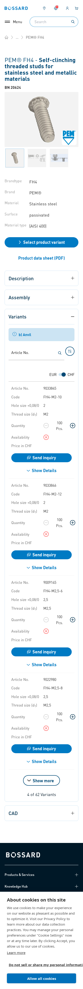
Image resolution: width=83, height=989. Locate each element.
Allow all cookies (41, 978)
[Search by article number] (60, 353)
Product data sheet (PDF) (41, 258)
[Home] (6, 37)
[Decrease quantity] (46, 425)
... (17, 37)
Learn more (16, 952)
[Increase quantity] (72, 425)
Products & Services (19, 874)
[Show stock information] (46, 437)
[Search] (73, 22)
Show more (43, 780)
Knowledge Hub (16, 886)
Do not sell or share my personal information (40, 964)
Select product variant (44, 242)
